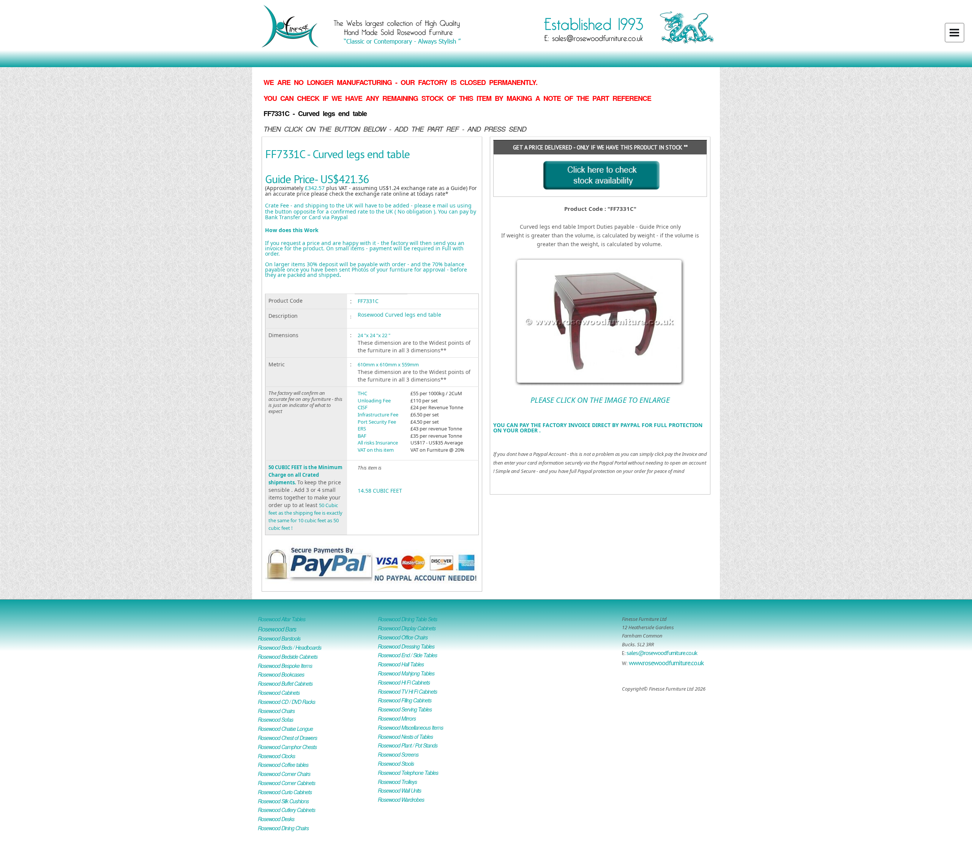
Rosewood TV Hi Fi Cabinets (407, 691)
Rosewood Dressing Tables (406, 646)
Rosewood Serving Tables (405, 709)
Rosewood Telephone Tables (408, 772)
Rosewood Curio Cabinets (285, 792)
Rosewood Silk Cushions (283, 801)
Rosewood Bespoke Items (285, 665)
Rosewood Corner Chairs (284, 773)
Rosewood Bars (277, 629)
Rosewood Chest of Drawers (287, 737)
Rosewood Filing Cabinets (404, 700)
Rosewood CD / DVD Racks (286, 701)
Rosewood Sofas (275, 719)
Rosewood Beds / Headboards (289, 647)
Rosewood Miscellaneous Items (410, 727)
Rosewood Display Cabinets (407, 628)
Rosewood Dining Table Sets (407, 619)
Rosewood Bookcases (281, 674)
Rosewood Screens (398, 754)
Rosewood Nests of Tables (405, 736)
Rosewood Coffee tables (283, 764)
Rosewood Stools (396, 763)
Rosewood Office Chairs (403, 637)
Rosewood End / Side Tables (407, 655)
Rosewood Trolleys (397, 781)
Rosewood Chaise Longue (285, 728)
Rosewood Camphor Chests (287, 747)
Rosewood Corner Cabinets (286, 783)
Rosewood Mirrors (397, 718)
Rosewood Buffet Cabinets (285, 683)
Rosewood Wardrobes (401, 799)
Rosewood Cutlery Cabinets (286, 810)
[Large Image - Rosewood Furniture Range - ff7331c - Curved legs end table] (599, 261)
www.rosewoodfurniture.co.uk (666, 662)
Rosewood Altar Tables (281, 619)
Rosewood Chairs (276, 711)
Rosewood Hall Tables (401, 664)
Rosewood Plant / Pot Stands (407, 745)
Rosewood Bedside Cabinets (287, 656)
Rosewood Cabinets (279, 692)
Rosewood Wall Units (399, 790)
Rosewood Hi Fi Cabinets (404, 682)
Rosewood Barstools (279, 638)
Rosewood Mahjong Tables (406, 673)
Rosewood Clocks (276, 756)
